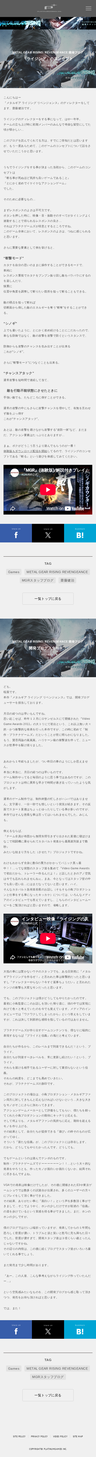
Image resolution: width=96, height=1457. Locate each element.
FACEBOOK (16, 533)
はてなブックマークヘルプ (80, 533)
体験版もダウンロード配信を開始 (25, 451)
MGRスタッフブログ (38, 580)
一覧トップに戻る (48, 599)
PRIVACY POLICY (39, 1436)
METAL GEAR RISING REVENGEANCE (57, 572)
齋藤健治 (67, 580)
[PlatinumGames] (51, 11)
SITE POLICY (19, 1436)
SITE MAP (78, 1436)
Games (13, 572)
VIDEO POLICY (60, 1436)
